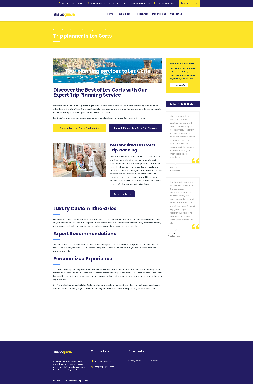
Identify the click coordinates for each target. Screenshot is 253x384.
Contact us (176, 13)
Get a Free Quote (122, 194)
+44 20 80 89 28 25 (166, 3)
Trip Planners (141, 13)
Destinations (159, 13)
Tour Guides (123, 13)
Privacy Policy (134, 361)
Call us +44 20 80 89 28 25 (182, 104)
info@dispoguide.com (104, 367)
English (193, 14)
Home (110, 13)
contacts (180, 85)
